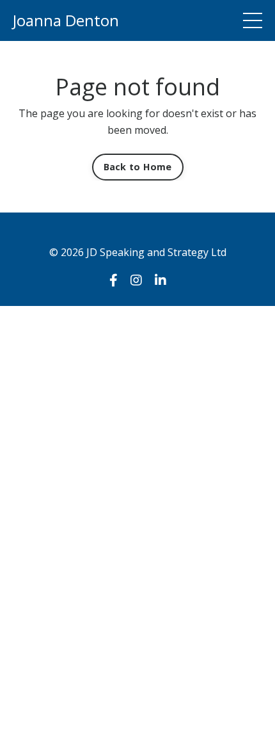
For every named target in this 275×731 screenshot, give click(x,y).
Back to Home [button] (138, 167)
